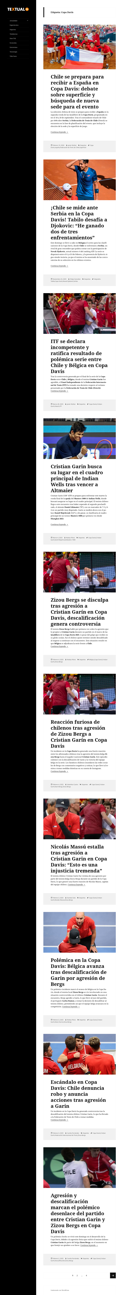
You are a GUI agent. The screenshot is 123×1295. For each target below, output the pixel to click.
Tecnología (13, 52)
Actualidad (13, 21)
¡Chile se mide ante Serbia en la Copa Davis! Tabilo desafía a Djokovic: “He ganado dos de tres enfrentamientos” (79, 222)
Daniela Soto (71, 898)
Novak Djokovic (68, 281)
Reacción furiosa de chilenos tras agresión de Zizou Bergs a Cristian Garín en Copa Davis (79, 733)
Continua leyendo (59, 132)
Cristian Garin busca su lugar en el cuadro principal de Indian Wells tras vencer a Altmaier (77, 478)
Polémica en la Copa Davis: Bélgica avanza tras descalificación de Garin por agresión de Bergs (79, 972)
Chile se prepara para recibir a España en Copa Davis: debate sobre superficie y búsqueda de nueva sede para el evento (77, 91)
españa (57, 147)
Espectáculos (14, 25)
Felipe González (75, 279)
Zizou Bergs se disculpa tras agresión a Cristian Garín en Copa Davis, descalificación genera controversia (79, 611)
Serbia (75, 281)
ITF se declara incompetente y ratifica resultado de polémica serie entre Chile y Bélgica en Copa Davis (79, 356)
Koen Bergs (58, 787)
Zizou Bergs (59, 662)
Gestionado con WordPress (60, 1290)
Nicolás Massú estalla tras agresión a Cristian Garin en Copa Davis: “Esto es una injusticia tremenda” (79, 858)
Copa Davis (58, 281)
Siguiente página (113, 1275)
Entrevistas (13, 47)
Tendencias (13, 34)
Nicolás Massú (60, 900)
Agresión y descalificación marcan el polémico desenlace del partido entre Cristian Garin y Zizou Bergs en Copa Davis (78, 1213)
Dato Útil (13, 38)
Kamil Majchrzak (60, 540)
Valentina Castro (72, 784)
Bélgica (91, 660)
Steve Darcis (59, 1022)
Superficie (83, 147)
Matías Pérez (70, 538)
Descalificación (60, 1261)
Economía (13, 43)
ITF (61, 406)
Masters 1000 (70, 540)
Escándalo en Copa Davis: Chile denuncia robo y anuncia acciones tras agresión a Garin (78, 1094)
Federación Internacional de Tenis (66, 1135)
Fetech (57, 406)
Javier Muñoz (72, 145)
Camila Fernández (73, 1133)
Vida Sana (13, 56)
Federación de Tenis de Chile (69, 147)
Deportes (13, 30)
